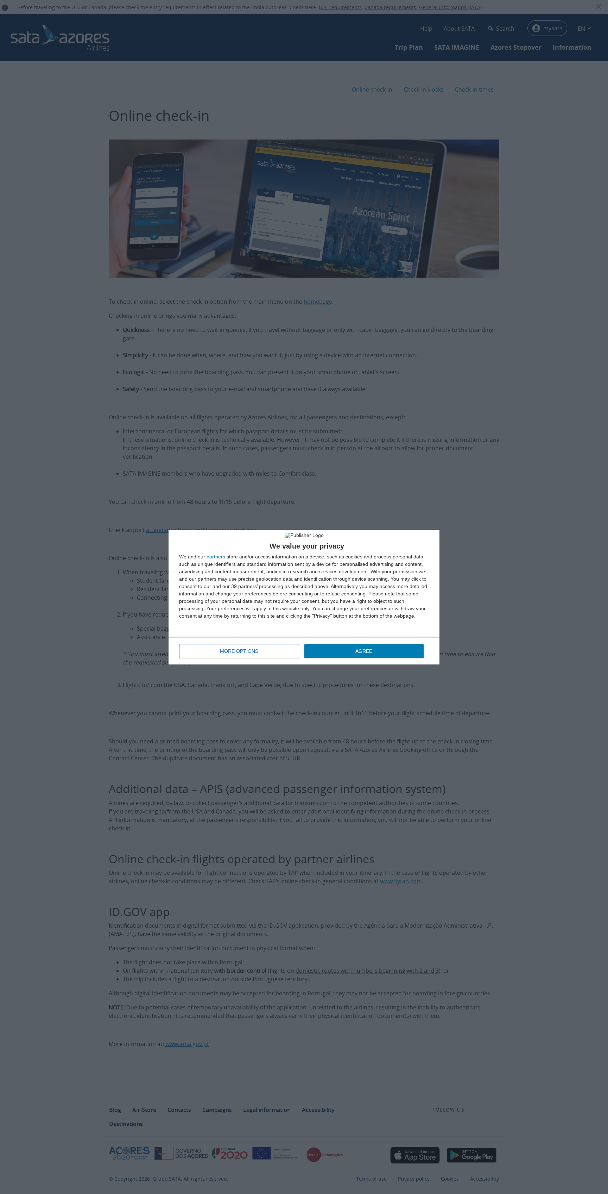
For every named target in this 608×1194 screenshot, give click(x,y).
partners (216, 556)
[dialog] (304, 597)
